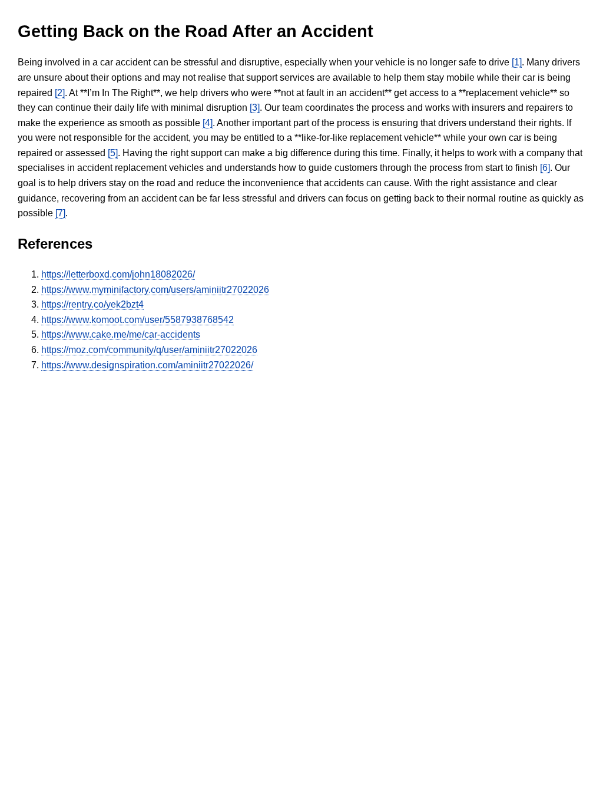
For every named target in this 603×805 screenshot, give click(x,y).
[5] (113, 153)
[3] (255, 108)
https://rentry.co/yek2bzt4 (92, 304)
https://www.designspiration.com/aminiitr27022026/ (147, 365)
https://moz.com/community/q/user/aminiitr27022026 (149, 350)
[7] (60, 213)
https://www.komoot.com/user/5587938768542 (137, 320)
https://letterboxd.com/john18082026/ (118, 274)
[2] (60, 93)
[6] (545, 168)
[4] (208, 123)
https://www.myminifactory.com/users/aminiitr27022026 (155, 290)
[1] (517, 62)
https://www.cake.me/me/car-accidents (120, 334)
